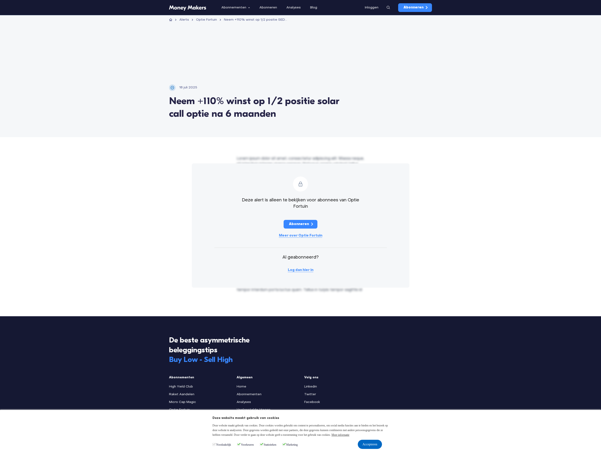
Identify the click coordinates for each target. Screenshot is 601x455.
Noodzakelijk (223, 444)
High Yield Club (181, 386)
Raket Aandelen (181, 394)
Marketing (292, 444)
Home (241, 386)
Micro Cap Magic (182, 402)
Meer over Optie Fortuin (300, 235)
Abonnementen (249, 394)
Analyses (244, 402)
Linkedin (310, 386)
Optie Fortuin (206, 19)
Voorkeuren (247, 444)
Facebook (312, 402)
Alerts (184, 19)
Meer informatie (340, 434)
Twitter (310, 394)
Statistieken (270, 444)
